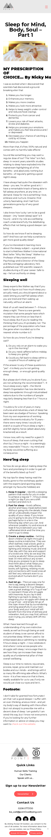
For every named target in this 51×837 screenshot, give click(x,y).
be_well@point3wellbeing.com (25, 812)
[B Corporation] (36, 753)
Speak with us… (25, 778)
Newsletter (23, 794)
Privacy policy (36, 833)
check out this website (23, 724)
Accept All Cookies (19, 833)
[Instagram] (32, 819)
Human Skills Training (25, 771)
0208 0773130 (25, 808)
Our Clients (25, 774)
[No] (47, 828)
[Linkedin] (25, 819)
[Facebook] (18, 819)
